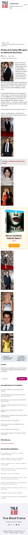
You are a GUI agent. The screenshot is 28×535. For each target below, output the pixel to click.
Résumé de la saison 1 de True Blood (10, 420)
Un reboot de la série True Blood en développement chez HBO (14, 497)
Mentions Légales (14, 532)
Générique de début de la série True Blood (11, 493)
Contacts (21, 532)
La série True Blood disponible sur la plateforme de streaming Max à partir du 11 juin (14, 483)
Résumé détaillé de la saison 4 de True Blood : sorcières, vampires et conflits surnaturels (12, 459)
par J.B (4, 56)
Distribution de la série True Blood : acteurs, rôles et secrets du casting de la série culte (14, 478)
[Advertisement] (14, 24)
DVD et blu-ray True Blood (7, 443)
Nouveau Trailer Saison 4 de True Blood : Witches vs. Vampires (13, 433)
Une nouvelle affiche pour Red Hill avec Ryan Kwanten (12, 390)
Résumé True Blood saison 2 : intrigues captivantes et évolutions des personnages (13, 469)
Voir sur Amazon (14, 245)
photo (8, 58)
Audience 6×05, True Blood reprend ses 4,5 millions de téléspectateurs (14, 416)
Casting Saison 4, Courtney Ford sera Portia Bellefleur (12, 410)
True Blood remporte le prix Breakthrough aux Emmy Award (12, 424)
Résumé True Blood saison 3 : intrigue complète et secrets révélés (13, 464)
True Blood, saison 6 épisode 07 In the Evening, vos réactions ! (14, 405)
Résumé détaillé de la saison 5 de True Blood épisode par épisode (12, 453)
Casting (4, 58)
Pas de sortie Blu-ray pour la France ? (10, 429)
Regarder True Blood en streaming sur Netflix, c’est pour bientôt (13, 488)
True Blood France (14, 3)
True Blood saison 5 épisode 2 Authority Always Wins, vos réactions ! (13, 395)
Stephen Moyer (13, 58)
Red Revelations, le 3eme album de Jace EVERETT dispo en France (13, 400)
